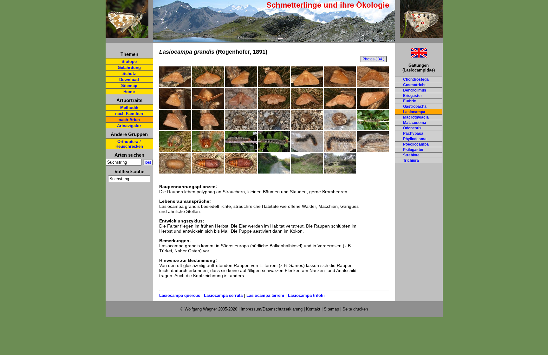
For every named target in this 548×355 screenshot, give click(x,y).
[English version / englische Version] (411, 55)
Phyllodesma (415, 139)
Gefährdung (129, 67)
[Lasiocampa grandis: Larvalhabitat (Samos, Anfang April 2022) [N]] (307, 171)
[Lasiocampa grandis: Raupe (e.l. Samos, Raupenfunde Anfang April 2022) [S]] (175, 150)
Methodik (129, 107)
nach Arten (129, 119)
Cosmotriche (415, 85)
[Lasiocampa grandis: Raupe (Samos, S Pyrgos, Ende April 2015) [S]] (307, 150)
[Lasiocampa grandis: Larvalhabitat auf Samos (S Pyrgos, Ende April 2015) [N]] (274, 171)
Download (129, 79)
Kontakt (313, 309)
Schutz (129, 73)
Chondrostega (416, 79)
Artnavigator (129, 125)
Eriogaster (412, 95)
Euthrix (409, 101)
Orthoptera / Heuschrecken (129, 144)
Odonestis (412, 128)
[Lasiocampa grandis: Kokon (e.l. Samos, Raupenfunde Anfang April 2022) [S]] (175, 171)
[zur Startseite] (127, 35)
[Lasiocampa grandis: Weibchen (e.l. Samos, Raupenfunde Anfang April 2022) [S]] (274, 107)
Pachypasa (413, 133)
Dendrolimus (414, 90)
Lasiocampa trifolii (306, 295)
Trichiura (411, 160)
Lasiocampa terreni (265, 295)
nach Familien (129, 113)
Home (129, 91)
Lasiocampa (414, 112)
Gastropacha (415, 106)
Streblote (411, 155)
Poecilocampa (416, 144)
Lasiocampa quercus (179, 295)
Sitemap (129, 85)
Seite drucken (355, 309)
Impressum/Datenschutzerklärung (272, 309)
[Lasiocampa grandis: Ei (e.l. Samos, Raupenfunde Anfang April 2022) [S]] (241, 128)
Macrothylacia (416, 117)
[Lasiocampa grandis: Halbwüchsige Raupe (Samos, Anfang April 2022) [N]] (373, 128)
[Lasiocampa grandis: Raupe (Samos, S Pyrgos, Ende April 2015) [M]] (241, 150)
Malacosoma (414, 122)
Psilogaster (413, 149)
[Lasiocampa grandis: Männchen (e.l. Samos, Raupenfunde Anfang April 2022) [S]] (175, 85)
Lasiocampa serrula (223, 295)
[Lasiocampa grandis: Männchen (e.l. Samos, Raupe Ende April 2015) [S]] (241, 107)
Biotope (129, 61)
